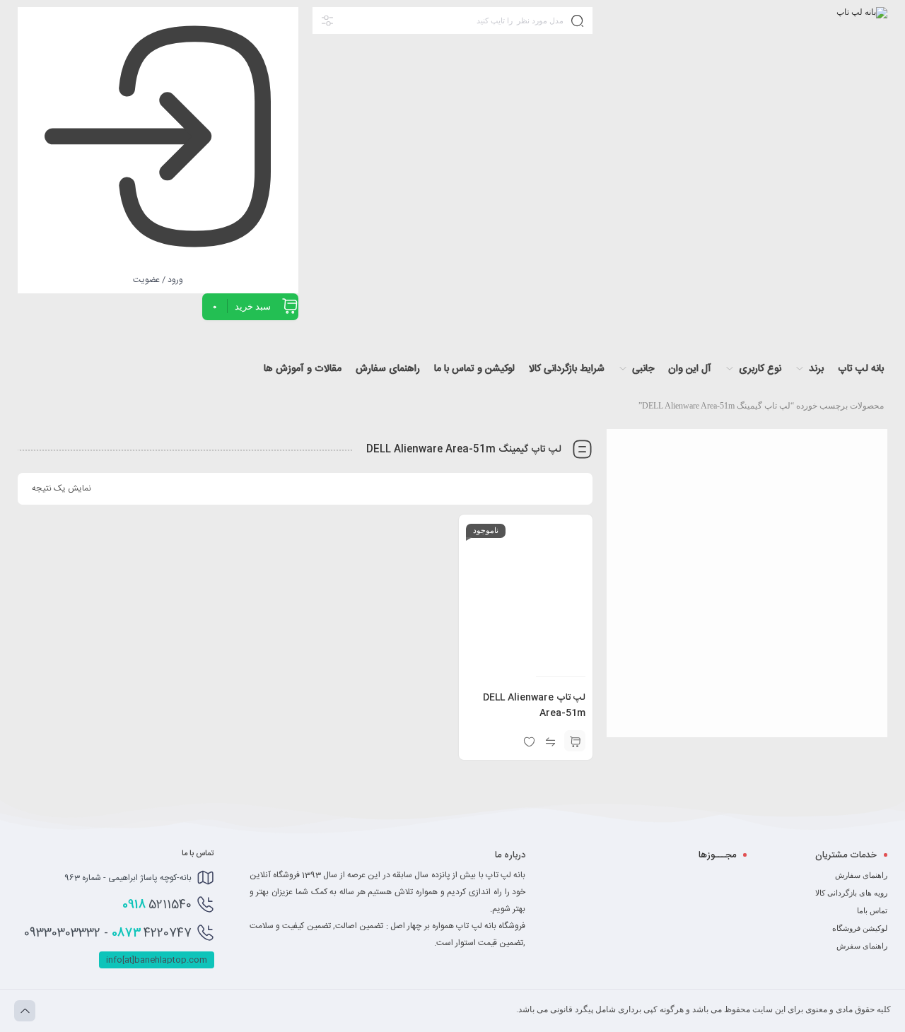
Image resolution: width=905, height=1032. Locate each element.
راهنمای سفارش (861, 875)
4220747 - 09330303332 (108, 933)
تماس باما (872, 910)
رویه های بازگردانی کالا (851, 893)
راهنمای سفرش (861, 946)
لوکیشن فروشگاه (859, 928)
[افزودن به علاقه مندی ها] (528, 740)
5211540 (157, 905)
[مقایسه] (550, 740)
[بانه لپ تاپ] (861, 27)
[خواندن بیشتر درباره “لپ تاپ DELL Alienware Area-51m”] (574, 740)
